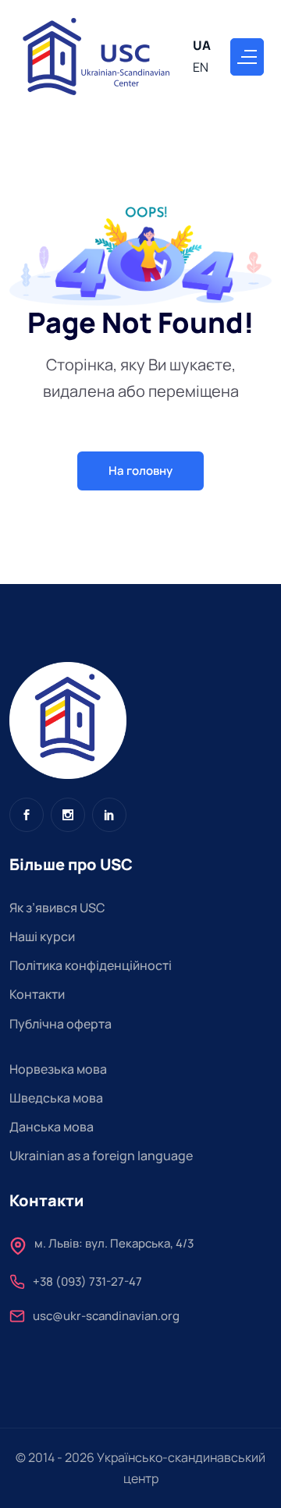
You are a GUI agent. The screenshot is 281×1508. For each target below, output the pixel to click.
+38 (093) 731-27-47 (87, 1283)
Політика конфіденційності (90, 965)
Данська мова (51, 1126)
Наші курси (42, 936)
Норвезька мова (58, 1069)
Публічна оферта (60, 1023)
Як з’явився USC (57, 907)
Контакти (37, 994)
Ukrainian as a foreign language (101, 1155)
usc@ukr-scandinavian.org (106, 1317)
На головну (140, 470)
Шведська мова (56, 1097)
